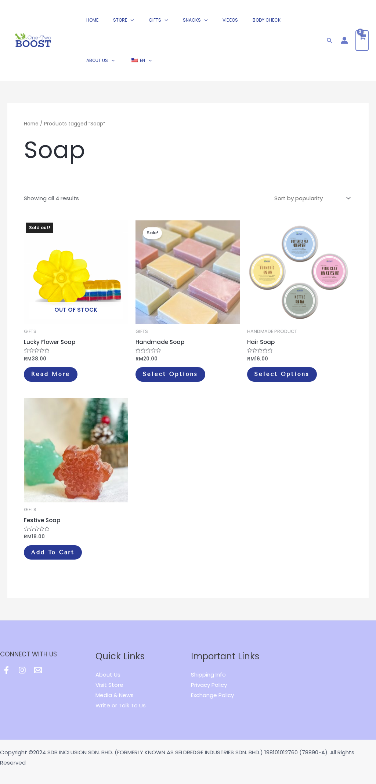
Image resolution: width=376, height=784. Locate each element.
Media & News (114, 695)
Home (31, 123)
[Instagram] (22, 670)
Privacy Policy (209, 685)
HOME (92, 20)
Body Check (267, 20)
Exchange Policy (212, 695)
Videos (230, 20)
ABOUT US (97, 60)
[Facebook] (6, 670)
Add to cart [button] (53, 552)
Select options (170, 374)
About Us (107, 674)
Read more (50, 374)
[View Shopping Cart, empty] (362, 40)
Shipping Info (208, 674)
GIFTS (155, 20)
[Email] (38, 670)
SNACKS (192, 20)
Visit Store (109, 685)
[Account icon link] (344, 40)
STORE (120, 20)
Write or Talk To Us (120, 705)
